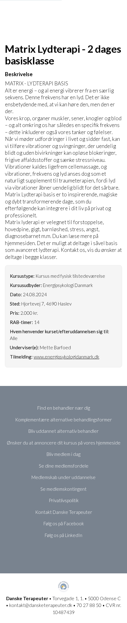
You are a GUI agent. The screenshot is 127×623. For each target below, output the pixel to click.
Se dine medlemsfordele (63, 466)
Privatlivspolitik (64, 500)
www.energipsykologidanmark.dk (66, 356)
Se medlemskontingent (63, 489)
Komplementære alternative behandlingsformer (63, 419)
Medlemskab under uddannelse (63, 477)
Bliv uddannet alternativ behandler (63, 431)
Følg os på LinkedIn (63, 535)
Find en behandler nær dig (63, 408)
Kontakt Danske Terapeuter (63, 512)
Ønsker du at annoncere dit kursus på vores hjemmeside (64, 442)
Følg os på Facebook (63, 523)
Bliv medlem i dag (63, 454)
